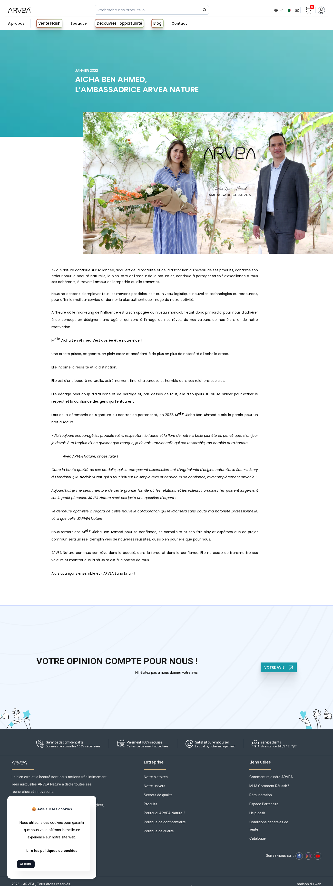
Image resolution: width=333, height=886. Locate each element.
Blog (157, 23)
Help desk (257, 813)
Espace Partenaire (263, 804)
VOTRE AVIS (274, 667)
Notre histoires (156, 777)
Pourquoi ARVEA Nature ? (164, 813)
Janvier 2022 (86, 70)
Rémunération (260, 795)
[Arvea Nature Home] (19, 10)
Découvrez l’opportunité (119, 23)
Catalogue (257, 838)
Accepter (25, 864)
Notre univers (154, 786)
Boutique (78, 23)
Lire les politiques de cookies (51, 850)
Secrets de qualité (158, 795)
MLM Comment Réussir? (269, 786)
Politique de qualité (159, 831)
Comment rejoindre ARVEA (271, 777)
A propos (16, 23)
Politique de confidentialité (165, 822)
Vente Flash (49, 23)
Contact (179, 23)
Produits (150, 804)
